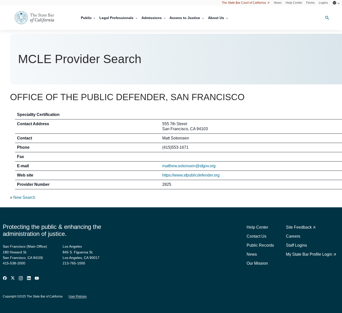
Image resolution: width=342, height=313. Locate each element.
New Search (24, 197)
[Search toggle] (325, 18)
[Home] (37, 18)
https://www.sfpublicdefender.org (191, 175)
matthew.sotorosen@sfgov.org (189, 166)
